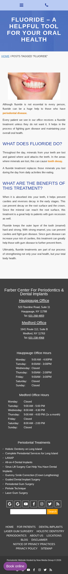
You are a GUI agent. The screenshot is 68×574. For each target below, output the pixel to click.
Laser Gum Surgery (16, 492)
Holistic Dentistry (50, 531)
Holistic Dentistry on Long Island (23, 448)
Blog (24, 539)
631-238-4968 (36, 337)
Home (5, 56)
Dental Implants (51, 526)
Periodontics (16, 535)
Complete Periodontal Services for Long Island (31, 453)
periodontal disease (15, 113)
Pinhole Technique (15, 488)
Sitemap (46, 548)
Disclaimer (39, 539)
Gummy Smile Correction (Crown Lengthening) (32, 475)
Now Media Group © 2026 (48, 560)
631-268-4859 (36, 315)
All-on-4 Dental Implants (18, 462)
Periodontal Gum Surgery (19, 483)
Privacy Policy (26, 548)
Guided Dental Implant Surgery (22, 479)
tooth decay (55, 161)
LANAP (9, 457)
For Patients (26, 526)
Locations (54, 535)
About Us (36, 535)
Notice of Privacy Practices (34, 544)
